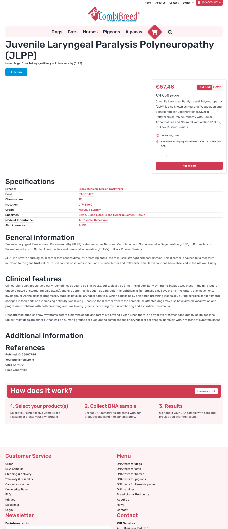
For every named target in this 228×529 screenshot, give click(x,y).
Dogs (17, 63)
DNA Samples (14, 468)
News (120, 504)
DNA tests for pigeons (131, 479)
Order (9, 464)
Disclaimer (12, 504)
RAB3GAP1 (86, 194)
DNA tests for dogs (129, 464)
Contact (122, 510)
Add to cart (189, 165)
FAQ (8, 494)
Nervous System (90, 209)
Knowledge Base (16, 489)
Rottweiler (116, 189)
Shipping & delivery (18, 474)
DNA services (125, 489)
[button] (170, 31)
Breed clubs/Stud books (133, 494)
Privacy (10, 499)
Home (8, 63)
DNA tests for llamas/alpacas (136, 484)
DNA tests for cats (129, 468)
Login (9, 510)
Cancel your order (17, 484)
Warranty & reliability (19, 479)
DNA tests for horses (130, 474)
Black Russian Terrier (93, 189)
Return (18, 72)
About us (123, 499)
